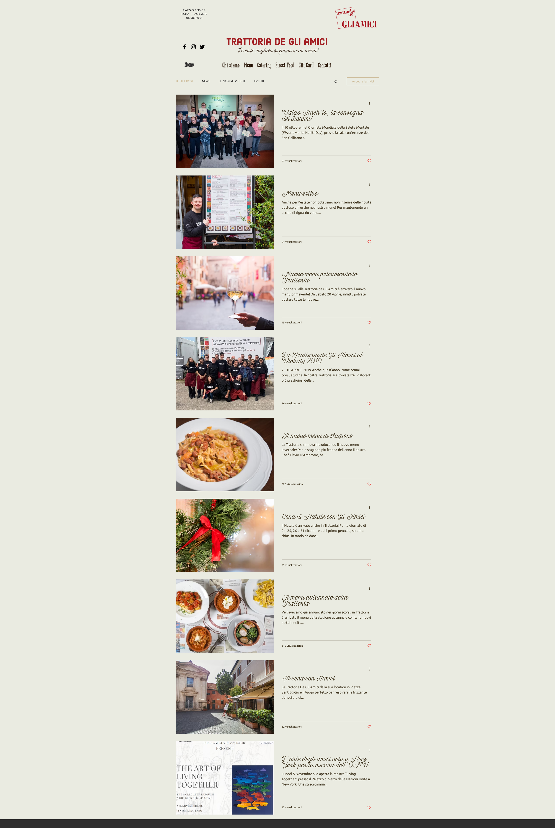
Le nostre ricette (232, 81)
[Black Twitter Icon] (202, 47)
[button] (336, 82)
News (206, 81)
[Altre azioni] (370, 103)
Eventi (259, 81)
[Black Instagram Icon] (193, 47)
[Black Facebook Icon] (184, 47)
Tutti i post (184, 81)
